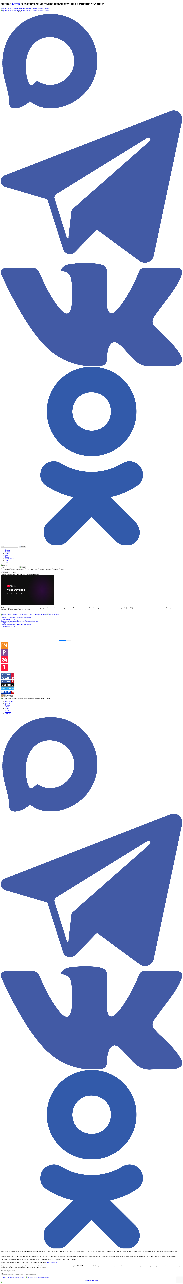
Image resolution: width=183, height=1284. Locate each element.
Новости (7, 550)
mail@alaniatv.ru (52, 1262)
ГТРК (6, 560)
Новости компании (17, 569)
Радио (6, 553)
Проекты (7, 552)
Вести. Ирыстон (31, 569)
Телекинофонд (9, 558)
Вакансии (8, 712)
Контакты (8, 713)
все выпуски (5, 571)
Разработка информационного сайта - (13, 1277)
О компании (9, 701)
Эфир (6, 562)
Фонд (62, 569)
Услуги (7, 557)
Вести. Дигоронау (45, 569)
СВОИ (7, 555)
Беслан (7, 707)
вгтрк (16, 3)
